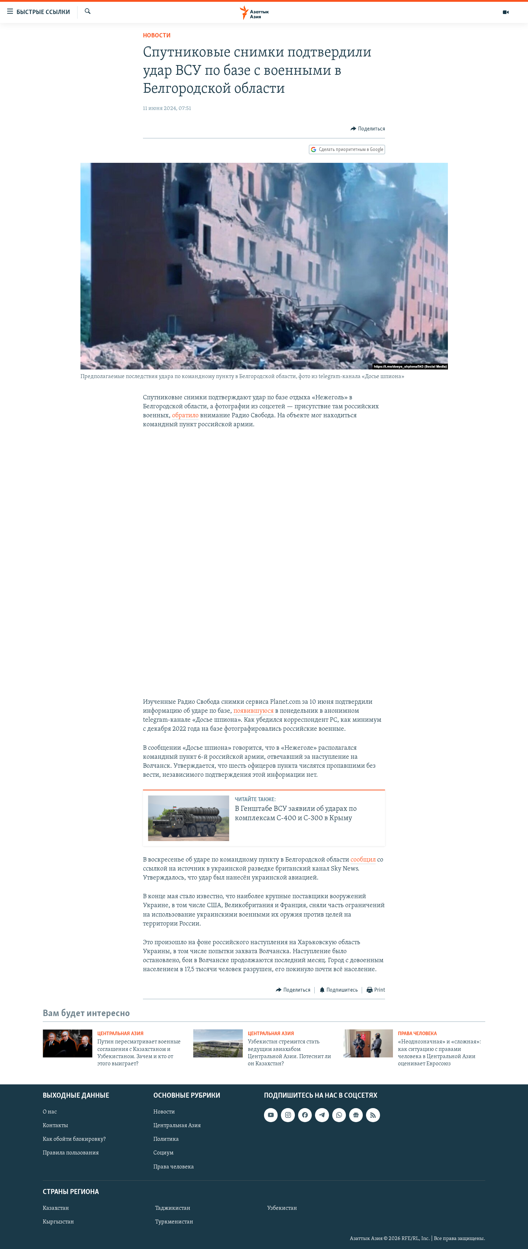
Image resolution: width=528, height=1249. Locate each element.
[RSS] (373, 1115)
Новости (157, 36)
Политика (166, 1139)
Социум (163, 1153)
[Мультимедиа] (506, 12)
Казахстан (56, 1208)
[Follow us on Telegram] (322, 1115)
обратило (185, 416)
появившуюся (253, 711)
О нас (50, 1112)
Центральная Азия (120, 1034)
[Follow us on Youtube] (271, 1115)
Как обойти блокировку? (74, 1139)
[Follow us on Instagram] (288, 1115)
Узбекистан (282, 1208)
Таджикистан (172, 1208)
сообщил (363, 860)
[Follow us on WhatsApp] (339, 1115)
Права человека (417, 1034)
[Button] (368, 129)
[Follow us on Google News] (356, 1115)
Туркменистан (174, 1222)
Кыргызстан (58, 1222)
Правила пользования (71, 1153)
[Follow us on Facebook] (305, 1115)
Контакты (55, 1126)
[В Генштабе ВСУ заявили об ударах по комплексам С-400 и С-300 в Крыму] (188, 818)
